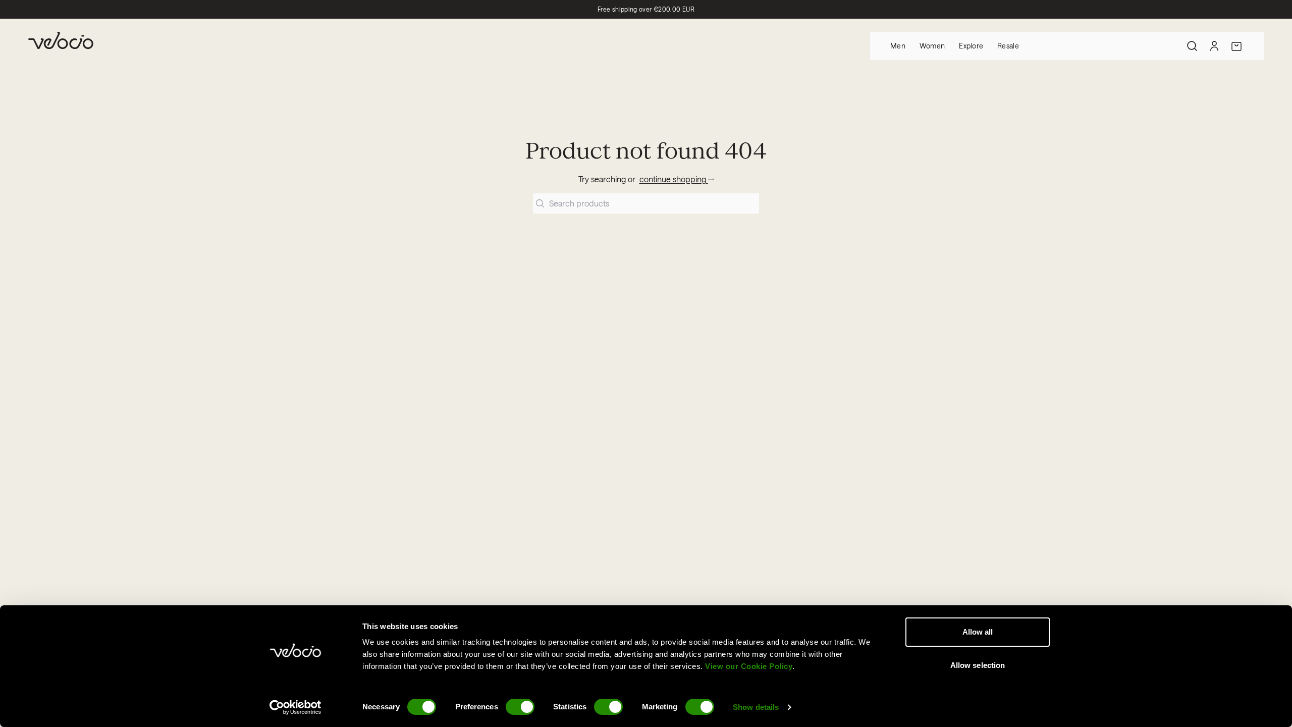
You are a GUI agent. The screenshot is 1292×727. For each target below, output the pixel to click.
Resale (1008, 45)
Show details (756, 707)
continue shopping (673, 179)
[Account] (1214, 46)
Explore (971, 45)
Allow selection (977, 665)
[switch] (520, 707)
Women (932, 45)
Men (897, 45)
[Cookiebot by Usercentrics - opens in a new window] (295, 707)
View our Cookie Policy (748, 666)
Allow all (977, 632)
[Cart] (1236, 46)
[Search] (1192, 46)
